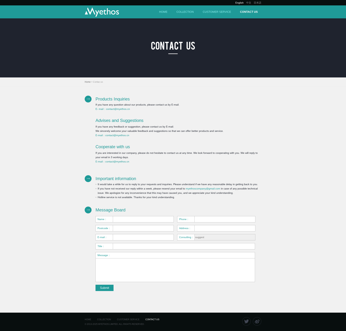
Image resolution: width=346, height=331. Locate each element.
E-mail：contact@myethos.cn (112, 135)
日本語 (257, 2)
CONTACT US (249, 11)
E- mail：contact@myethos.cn (113, 109)
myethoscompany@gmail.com (203, 188)
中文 (248, 2)
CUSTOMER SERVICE (217, 11)
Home (88, 82)
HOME (163, 11)
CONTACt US (152, 319)
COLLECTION (185, 11)
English (239, 2)
